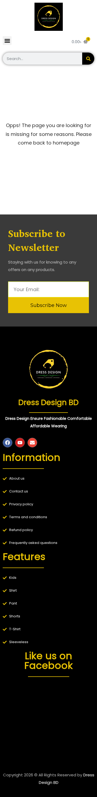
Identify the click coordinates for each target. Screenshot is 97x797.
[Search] (88, 59)
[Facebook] (7, 442)
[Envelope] (32, 442)
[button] (7, 40)
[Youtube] (20, 442)
